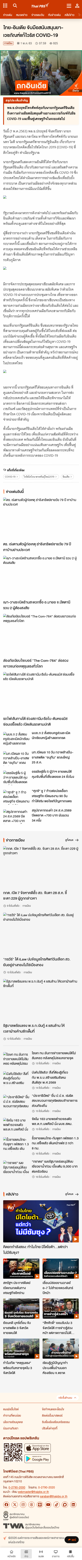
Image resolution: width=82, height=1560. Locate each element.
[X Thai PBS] (15, 1504)
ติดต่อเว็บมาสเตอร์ (52, 1415)
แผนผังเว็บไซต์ (11, 1409)
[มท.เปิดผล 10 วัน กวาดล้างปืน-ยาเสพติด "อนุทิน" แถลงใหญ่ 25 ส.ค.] (16, 758)
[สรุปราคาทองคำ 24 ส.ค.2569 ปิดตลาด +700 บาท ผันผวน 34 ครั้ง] (16, 816)
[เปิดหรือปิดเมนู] (69, 5)
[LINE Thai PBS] (40, 1504)
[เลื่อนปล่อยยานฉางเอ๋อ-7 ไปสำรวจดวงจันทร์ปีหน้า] (61, 1269)
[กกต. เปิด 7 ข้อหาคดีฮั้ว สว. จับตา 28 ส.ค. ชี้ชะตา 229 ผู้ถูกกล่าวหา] (41, 867)
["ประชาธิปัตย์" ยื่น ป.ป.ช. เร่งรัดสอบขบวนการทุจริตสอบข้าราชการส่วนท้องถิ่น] (16, 1102)
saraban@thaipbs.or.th (53, 1496)
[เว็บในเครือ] (5, 5)
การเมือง (8, 43)
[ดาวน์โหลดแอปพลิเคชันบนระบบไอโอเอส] (37, 1447)
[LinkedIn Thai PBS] (73, 1504)
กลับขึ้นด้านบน (65, 1397)
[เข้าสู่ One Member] (77, 5)
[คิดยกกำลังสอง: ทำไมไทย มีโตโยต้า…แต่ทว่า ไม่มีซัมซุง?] (41, 1221)
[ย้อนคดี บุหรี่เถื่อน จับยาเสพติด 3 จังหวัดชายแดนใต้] (21, 1309)
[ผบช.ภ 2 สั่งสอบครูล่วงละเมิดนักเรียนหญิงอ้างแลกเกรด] (16, 739)
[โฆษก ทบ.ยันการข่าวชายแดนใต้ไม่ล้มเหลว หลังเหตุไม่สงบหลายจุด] (16, 1059)
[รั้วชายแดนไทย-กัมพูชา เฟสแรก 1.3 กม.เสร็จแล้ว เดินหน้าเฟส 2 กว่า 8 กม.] (16, 1144)
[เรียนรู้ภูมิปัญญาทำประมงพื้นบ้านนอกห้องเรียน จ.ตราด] (61, 1349)
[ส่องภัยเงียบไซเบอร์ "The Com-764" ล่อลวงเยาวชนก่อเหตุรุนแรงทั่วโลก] (41, 635)
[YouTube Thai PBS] (48, 1504)
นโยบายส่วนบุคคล (13, 1422)
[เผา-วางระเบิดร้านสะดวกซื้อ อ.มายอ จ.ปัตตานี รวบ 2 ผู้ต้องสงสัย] (41, 577)
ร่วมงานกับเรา (10, 1428)
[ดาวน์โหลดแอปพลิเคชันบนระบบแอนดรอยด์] (37, 1458)
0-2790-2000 (17, 1487)
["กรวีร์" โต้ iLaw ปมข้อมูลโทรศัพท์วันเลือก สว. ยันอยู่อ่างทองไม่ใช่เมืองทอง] (41, 934)
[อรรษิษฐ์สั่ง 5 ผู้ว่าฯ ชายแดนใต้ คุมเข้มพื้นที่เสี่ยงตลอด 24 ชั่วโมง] (16, 778)
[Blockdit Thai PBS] (65, 1504)
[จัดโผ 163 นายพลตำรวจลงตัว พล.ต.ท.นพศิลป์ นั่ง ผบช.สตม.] (16, 1125)
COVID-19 (10, 476)
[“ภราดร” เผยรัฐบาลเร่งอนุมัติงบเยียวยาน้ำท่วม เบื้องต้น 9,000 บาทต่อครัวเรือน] (16, 1167)
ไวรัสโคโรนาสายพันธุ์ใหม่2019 (39, 476)
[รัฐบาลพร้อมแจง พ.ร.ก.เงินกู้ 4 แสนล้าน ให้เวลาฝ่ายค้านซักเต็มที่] (41, 1000)
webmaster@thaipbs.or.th (33, 1492)
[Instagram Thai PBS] (23, 1504)
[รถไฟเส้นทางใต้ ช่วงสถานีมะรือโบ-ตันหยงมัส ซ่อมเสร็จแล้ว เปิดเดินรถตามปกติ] (41, 693)
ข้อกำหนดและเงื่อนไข (53, 1409)
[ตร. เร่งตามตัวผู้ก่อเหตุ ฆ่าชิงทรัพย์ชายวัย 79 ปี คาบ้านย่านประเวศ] (41, 518)
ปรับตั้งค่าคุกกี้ (49, 1428)
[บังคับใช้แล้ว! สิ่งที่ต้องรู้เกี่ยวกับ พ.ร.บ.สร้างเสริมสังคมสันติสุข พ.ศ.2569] (16, 1078)
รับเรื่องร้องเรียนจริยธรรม (56, 1422)
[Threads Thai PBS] (31, 1504)
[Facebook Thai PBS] (6, 1504)
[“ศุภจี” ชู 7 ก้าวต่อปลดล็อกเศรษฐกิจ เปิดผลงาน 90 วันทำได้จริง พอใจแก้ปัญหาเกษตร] (16, 797)
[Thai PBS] (40, 5)
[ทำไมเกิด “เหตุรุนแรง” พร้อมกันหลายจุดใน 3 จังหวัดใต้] (21, 1349)
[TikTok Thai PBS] (56, 1504)
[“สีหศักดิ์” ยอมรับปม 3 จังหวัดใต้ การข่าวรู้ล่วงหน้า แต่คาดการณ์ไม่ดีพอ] (61, 1309)
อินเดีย (66, 476)
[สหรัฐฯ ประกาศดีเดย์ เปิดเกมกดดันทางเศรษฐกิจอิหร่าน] (21, 1269)
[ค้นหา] (14, 5)
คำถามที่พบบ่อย (12, 1415)
